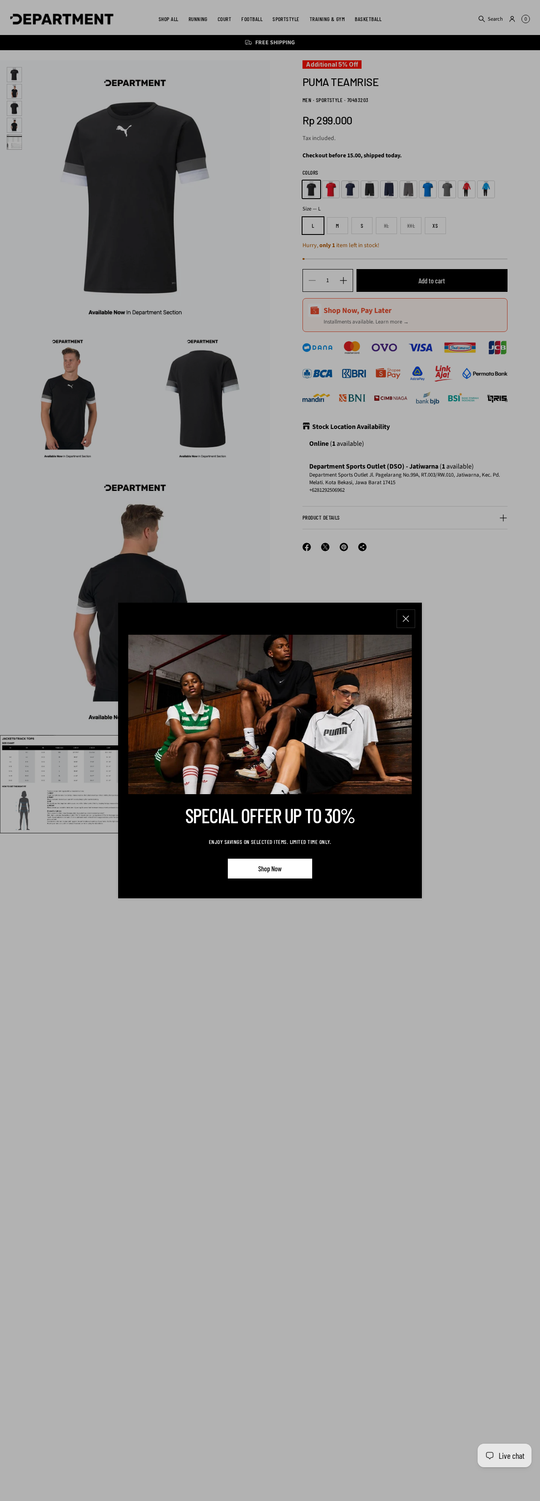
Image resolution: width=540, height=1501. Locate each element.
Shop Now (270, 868)
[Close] (406, 618)
